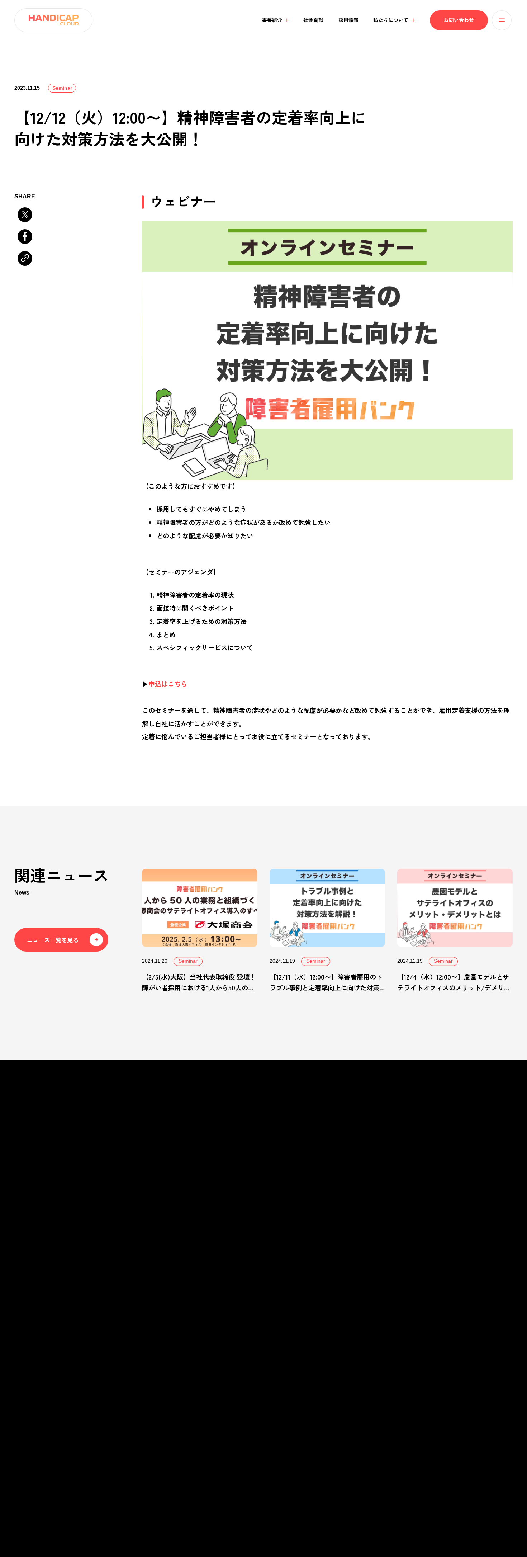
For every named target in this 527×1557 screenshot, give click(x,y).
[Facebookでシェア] (25, 236)
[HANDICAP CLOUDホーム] (53, 20)
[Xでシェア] (25, 214)
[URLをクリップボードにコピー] (25, 258)
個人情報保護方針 (80, 1496)
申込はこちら (167, 683)
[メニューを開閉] (502, 20)
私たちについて (269, 1364)
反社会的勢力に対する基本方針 (134, 1496)
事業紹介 (135, 1364)
